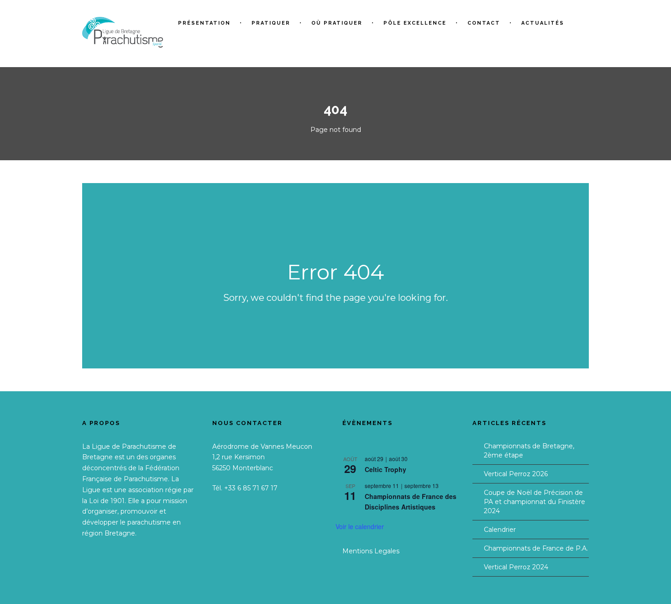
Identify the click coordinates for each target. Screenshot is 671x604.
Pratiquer (271, 23)
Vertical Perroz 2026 (516, 474)
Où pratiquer (336, 23)
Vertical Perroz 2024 (516, 567)
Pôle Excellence (414, 23)
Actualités (542, 23)
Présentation (204, 23)
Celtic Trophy (385, 469)
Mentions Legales (370, 551)
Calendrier (500, 529)
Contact (483, 23)
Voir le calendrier (360, 526)
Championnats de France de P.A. (536, 548)
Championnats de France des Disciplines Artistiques (410, 501)
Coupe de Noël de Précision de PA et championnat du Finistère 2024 (534, 501)
